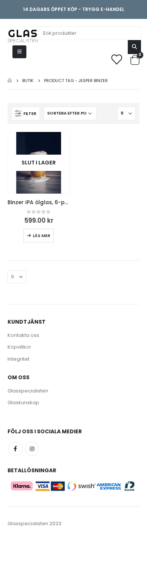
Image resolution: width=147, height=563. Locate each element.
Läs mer (41, 236)
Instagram (32, 449)
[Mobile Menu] (19, 51)
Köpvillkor (19, 347)
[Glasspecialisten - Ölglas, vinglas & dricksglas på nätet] (23, 35)
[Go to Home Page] (10, 80)
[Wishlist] (116, 59)
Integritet (18, 359)
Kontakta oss (23, 335)
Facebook (15, 449)
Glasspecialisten (28, 390)
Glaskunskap (23, 402)
